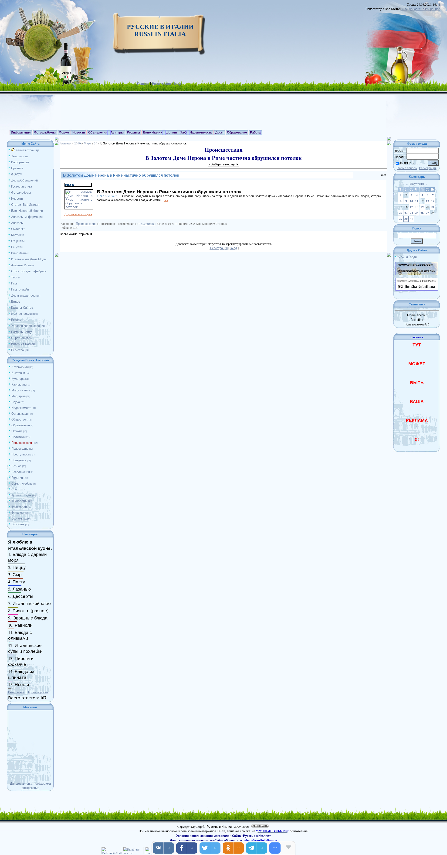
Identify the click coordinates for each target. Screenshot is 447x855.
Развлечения (20, 472)
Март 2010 (417, 184)
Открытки (17, 241)
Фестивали (19, 507)
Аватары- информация (27, 217)
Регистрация (161, 83)
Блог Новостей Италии (27, 211)
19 (422, 207)
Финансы (17, 512)
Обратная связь (22, 338)
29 (400, 218)
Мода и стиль (20, 390)
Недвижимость (21, 408)
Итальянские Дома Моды (28, 259)
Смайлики (18, 229)
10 (411, 201)
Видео (15, 301)
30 (95, 143)
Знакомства (19, 156)
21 (432, 207)
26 (422, 212)
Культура (17, 378)
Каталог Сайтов (22, 307)
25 (416, 212)
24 (411, 212)
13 (427, 201)
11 (416, 201)
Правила (17, 168)
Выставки (18, 373)
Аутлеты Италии (22, 265)
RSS (404, 9)
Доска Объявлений (24, 180)
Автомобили (20, 367)
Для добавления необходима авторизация (30, 785)
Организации (20, 413)
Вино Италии (20, 253)
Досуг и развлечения (25, 295)
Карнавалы (19, 384)
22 (400, 212)
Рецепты (17, 247)
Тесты (15, 277)
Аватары (17, 223)
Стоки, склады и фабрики (28, 271)
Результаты (16, 692)
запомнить (407, 163)
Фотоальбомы (21, 192)
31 (411, 218)
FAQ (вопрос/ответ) (24, 313)
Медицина (18, 396)
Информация (20, 162)
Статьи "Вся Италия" (25, 204)
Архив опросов (38, 692)
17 (411, 207)
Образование (20, 425)
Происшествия (21, 443)
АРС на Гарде (407, 257)
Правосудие (19, 448)
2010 (77, 143)
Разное (16, 466)
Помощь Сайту (21, 332)
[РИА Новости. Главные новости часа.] (78, 185)
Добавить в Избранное (424, 9)
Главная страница (26, 150)
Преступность (21, 454)
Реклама (17, 320)
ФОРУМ (16, 174)
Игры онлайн (20, 289)
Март (87, 143)
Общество (18, 419)
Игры (14, 283)
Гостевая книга (21, 186)
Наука (15, 402)
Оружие (16, 431)
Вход (177, 83)
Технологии (19, 501)
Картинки (17, 235)
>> (166, 200)
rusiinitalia (148, 224)
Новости (17, 198)
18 (416, 207)
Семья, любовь (22, 483)
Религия (17, 477)
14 (432, 201)
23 (406, 212)
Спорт (15, 489)
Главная (143, 83)
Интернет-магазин (23, 344)
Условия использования (28, 326)
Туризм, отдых (21, 495)
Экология (17, 524)
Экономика (19, 518)
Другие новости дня (78, 214)
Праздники (18, 460)
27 (427, 212)
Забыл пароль (407, 168)
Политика (18, 437)
